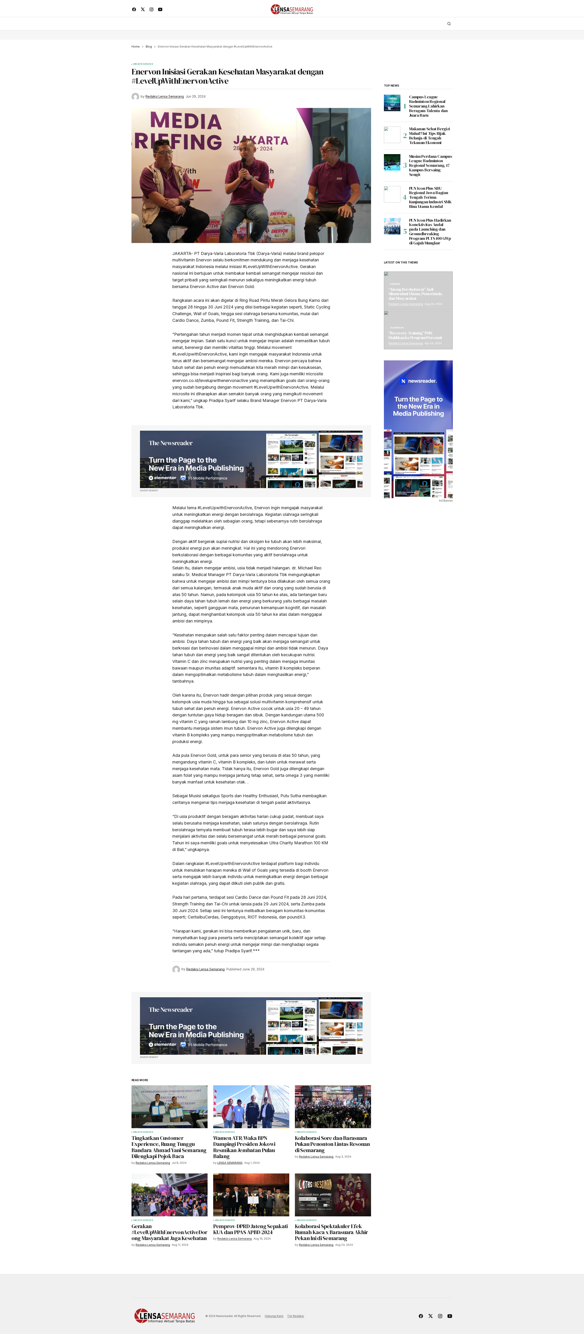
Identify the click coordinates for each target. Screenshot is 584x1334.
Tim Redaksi (295, 1316)
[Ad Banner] (251, 459)
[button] (449, 23)
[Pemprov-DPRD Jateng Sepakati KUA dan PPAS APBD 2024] (251, 1194)
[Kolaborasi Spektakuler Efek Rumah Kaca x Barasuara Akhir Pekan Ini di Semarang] (333, 1194)
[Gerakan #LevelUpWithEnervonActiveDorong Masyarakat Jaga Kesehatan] (169, 1194)
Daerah (395, 284)
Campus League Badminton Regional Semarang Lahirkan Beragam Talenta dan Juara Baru (428, 106)
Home (135, 46)
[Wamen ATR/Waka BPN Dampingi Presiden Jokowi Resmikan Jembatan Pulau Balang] (251, 1106)
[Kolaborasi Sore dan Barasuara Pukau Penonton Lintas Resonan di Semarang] (333, 1106)
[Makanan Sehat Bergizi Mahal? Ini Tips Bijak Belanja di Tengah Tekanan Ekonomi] (392, 135)
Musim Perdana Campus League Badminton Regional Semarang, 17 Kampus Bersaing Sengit (430, 165)
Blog (149, 46)
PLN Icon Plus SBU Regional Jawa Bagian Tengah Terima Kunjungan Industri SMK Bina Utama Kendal (430, 197)
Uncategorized (143, 64)
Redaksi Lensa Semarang (405, 304)
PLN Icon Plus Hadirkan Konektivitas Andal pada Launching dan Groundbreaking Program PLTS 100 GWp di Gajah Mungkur (430, 231)
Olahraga (397, 328)
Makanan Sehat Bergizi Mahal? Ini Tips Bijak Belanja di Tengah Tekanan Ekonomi (429, 136)
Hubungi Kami (274, 1316)
